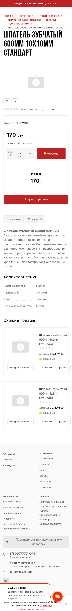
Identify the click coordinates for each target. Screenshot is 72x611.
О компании (46, 458)
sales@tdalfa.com (21, 571)
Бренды (9, 465)
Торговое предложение (53, 506)
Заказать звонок (20, 557)
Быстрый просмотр (20, 367)
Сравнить (63, 367)
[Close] (66, 604)
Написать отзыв (29, 109)
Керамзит (45, 510)
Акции (7, 459)
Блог (42, 469)
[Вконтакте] (6, 581)
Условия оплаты (12, 501)
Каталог (9, 453)
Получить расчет (36, 199)
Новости (44, 464)
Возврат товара (12, 513)
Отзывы (43, 475)
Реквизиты (9, 518)
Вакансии (45, 481)
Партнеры (45, 487)
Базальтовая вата (50, 523)
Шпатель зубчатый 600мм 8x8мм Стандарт (53, 393)
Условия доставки (13, 507)
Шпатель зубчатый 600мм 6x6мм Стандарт (53, 339)
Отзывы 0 (35, 219)
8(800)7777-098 (22, 553)
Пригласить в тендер (51, 501)
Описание (13, 219)
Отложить (46, 367)
